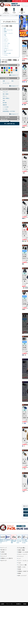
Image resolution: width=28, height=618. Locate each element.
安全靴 (19, 569)
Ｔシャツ (5, 38)
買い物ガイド (4, 549)
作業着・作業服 (21, 550)
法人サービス (4, 560)
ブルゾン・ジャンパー (8, 33)
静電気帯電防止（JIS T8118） (9, 111)
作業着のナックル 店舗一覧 (6, 558)
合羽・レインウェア (22, 575)
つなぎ (19, 562)
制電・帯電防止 (6, 98)
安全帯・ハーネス (21, 567)
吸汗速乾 (5, 102)
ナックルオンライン (9, 21)
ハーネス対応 (5, 107)
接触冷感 (5, 104)
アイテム (5, 55)
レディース (6, 46)
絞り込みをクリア (14, 75)
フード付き (5, 109)
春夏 (5, 28)
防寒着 (5, 31)
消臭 (4, 100)
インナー (5, 41)
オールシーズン (6, 83)
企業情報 (8, 1)
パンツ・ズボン (7, 43)
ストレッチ (6, 45)
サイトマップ (4, 556)
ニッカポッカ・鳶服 (22, 564)
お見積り (3, 552)
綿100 (5, 51)
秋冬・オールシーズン (8, 30)
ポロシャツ (6, 40)
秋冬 (12, 81)
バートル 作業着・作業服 (7, 26)
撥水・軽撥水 (5, 94)
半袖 (5, 35)
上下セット (6, 48)
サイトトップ (4, 547)
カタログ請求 (4, 554)
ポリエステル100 (7, 53)
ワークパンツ (21, 556)
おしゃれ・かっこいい (8, 50)
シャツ (5, 36)
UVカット (5, 96)
